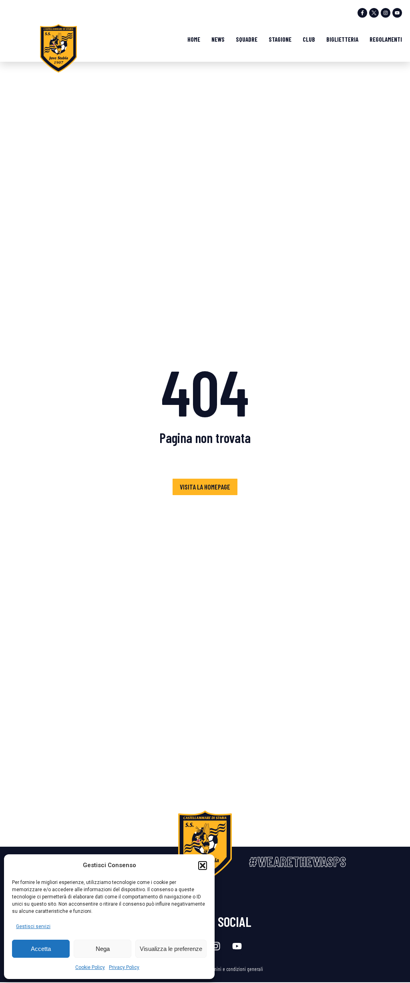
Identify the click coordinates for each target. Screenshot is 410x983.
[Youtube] (397, 13)
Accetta (41, 948)
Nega (103, 948)
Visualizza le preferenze (171, 948)
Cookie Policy (90, 967)
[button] (203, 866)
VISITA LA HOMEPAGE (205, 487)
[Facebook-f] (362, 13)
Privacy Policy (124, 967)
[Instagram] (385, 13)
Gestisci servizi (33, 926)
